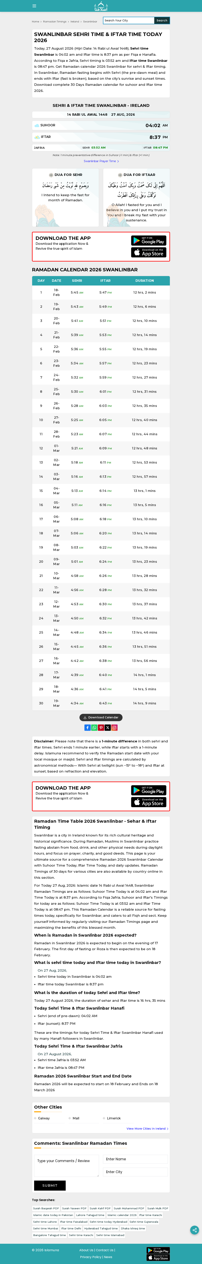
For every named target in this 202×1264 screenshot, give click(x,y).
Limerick (114, 1118)
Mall (76, 1118)
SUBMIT (50, 1185)
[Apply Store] (148, 252)
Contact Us (104, 1250)
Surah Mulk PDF (157, 1208)
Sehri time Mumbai (45, 1228)
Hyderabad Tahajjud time (101, 1228)
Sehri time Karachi (81, 1235)
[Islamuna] (101, 6)
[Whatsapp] (94, 727)
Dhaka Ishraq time (133, 1228)
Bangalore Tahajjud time (49, 1235)
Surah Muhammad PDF (129, 1208)
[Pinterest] (101, 727)
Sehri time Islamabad (110, 1235)
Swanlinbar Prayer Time (100, 161)
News (108, 1257)
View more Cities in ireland (146, 1128)
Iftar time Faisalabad (73, 1221)
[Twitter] (108, 727)
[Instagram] (114, 727)
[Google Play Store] (148, 240)
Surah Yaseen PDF (74, 1208)
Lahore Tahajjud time (90, 1215)
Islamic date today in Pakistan (53, 1215)
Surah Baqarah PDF (46, 1208)
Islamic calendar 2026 (122, 1215)
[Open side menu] (34, 6)
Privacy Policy (90, 1257)
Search (162, 20)
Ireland (75, 21)
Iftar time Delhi (71, 1228)
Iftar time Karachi (150, 1215)
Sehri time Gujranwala (144, 1221)
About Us (86, 1250)
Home (35, 21)
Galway (44, 1118)
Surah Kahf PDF (100, 1208)
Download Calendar (102, 717)
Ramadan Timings (54, 21)
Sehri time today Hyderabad (108, 1221)
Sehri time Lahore (45, 1221)
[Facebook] (87, 727)
